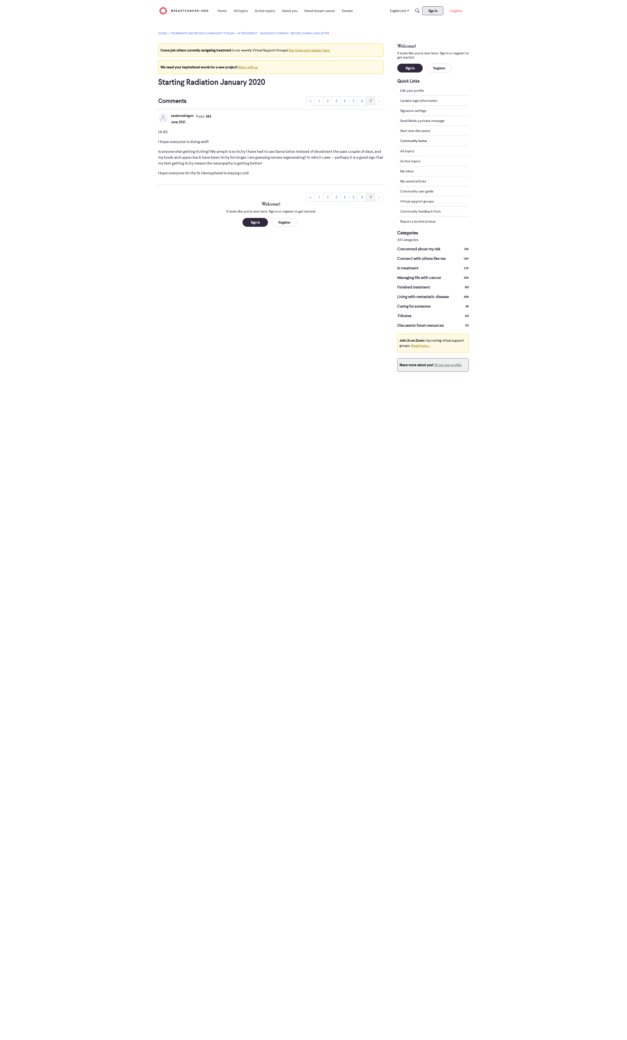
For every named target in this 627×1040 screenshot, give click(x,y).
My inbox (407, 171)
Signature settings (413, 110)
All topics (407, 151)
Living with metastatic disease (433, 296)
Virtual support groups (417, 201)
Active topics (410, 161)
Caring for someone (433, 306)
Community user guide (417, 191)
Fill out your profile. (448, 365)
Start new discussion (415, 131)
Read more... (420, 345)
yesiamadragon (182, 115)
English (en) (398, 11)
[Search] (417, 10)
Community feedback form (420, 211)
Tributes (433, 315)
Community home (413, 141)
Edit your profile (412, 90)
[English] (183, 10)
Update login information (418, 100)
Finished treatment (433, 287)
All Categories (407, 240)
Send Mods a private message (422, 121)
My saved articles (413, 181)
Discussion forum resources (433, 325)
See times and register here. (309, 50)
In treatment (433, 268)
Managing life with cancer (433, 277)
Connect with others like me (433, 258)
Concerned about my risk (433, 249)
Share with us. (248, 67)
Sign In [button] (255, 222)
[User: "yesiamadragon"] (163, 118)
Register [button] (284, 222)
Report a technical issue (418, 221)
